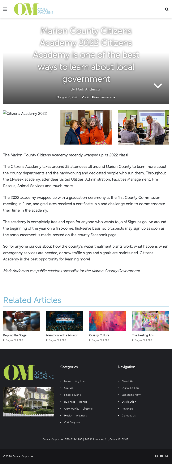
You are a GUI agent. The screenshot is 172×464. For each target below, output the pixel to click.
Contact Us (129, 415)
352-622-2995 (73, 439)
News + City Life (74, 381)
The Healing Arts (143, 335)
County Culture (99, 335)
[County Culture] (107, 321)
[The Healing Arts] (150, 321)
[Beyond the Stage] (21, 321)
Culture (68, 387)
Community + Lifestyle (78, 408)
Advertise (127, 408)
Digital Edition (130, 387)
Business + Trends (75, 401)
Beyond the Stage (14, 335)
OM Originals (72, 422)
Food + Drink (72, 394)
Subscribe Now (131, 394)
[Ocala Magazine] (33, 9)
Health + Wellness (75, 415)
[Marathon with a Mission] (64, 321)
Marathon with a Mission (62, 335)
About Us (127, 381)
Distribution (129, 401)
